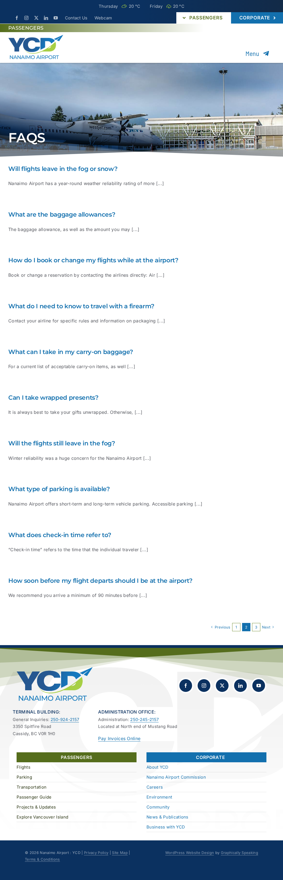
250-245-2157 (144, 719)
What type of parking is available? (59, 489)
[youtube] (56, 18)
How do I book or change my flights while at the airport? (93, 260)
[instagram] (26, 18)
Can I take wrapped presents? (53, 397)
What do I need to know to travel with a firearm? (81, 306)
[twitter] (36, 18)
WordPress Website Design (189, 852)
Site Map (120, 852)
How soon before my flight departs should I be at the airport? (100, 580)
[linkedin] (46, 18)
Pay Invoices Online (119, 738)
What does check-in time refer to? (59, 535)
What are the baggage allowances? (61, 214)
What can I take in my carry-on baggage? (70, 352)
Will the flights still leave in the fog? (61, 443)
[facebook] (17, 18)
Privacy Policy (96, 852)
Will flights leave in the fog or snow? (62, 169)
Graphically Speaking (239, 852)
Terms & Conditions (42, 859)
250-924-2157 (65, 719)
